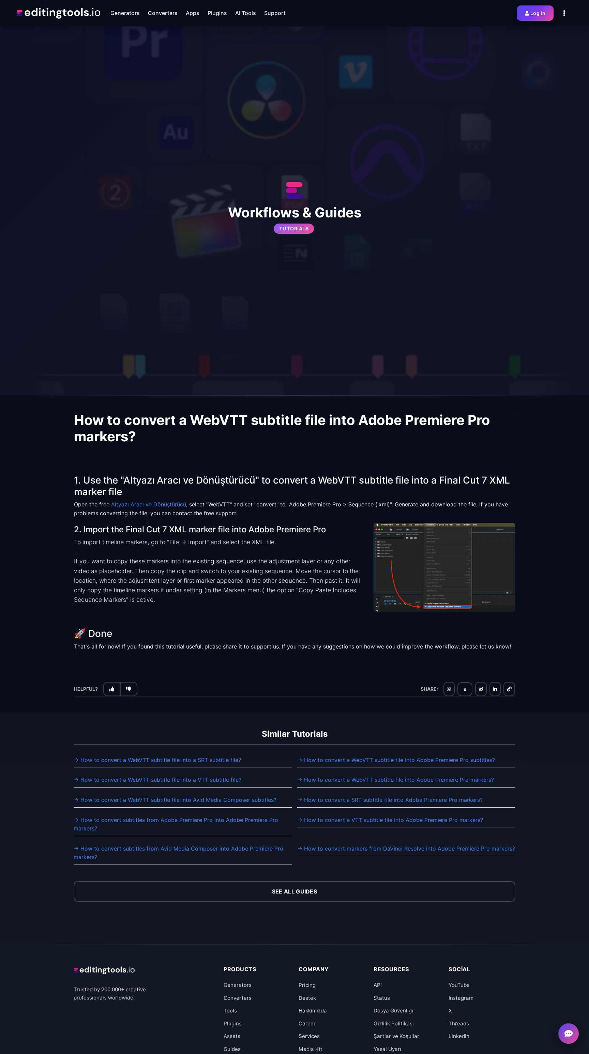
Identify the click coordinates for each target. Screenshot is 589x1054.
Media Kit (310, 1049)
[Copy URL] (509, 689)
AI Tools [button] (245, 13)
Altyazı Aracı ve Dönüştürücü (148, 504)
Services (309, 1036)
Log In (537, 13)
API (378, 985)
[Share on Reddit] (481, 689)
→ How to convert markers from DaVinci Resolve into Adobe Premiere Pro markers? (406, 848)
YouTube (459, 985)
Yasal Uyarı (387, 1049)
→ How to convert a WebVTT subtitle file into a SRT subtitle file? (157, 760)
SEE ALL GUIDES (294, 891)
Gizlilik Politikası (394, 1023)
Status (382, 998)
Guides (232, 1049)
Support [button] (275, 13)
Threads (459, 1023)
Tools (230, 1010)
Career (307, 1023)
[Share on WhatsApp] (448, 689)
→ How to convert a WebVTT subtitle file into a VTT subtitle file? (157, 779)
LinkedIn (459, 1036)
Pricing (307, 985)
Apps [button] (192, 13)
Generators (238, 985)
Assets (232, 1036)
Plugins (233, 1023)
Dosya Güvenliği (393, 1010)
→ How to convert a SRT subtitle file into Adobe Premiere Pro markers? (390, 799)
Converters (238, 998)
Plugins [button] (217, 13)
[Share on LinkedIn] (494, 689)
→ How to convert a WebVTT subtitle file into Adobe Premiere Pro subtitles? (396, 760)
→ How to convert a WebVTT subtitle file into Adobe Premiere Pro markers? (395, 779)
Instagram (461, 998)
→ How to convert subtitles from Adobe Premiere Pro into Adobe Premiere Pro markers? (176, 824)
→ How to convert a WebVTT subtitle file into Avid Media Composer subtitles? (175, 799)
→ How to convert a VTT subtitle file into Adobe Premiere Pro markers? (390, 819)
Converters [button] (163, 13)
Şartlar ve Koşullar (396, 1036)
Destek (307, 998)
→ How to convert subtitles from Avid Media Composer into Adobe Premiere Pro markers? (178, 853)
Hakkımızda (313, 1010)
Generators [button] (125, 13)
